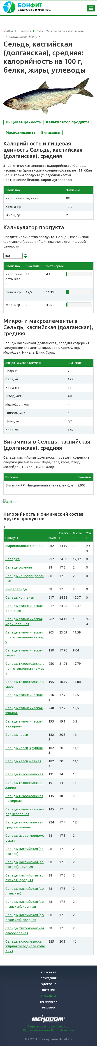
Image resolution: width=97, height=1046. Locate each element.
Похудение (49, 978)
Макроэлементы (21, 132)
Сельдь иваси (16, 734)
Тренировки (48, 1001)
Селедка (12, 559)
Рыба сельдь (16, 589)
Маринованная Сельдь (24, 546)
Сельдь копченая (19, 597)
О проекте (48, 972)
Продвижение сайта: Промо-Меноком (48, 1030)
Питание (48, 990)
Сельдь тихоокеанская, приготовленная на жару (24, 668)
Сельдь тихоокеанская (24, 774)
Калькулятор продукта (67, 122)
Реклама (48, 1007)
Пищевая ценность (23, 122)
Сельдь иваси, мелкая (23, 761)
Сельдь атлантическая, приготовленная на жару (24, 637)
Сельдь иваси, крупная (24, 748)
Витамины (50, 132)
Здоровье (48, 984)
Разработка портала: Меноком (48, 1026)
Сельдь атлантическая (24, 695)
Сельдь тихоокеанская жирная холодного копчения (25, 946)
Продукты (48, 996)
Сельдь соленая (18, 567)
